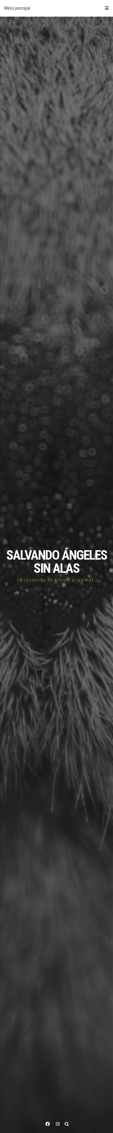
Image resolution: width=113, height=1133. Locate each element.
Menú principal (17, 8)
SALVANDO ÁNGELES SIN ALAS (56, 561)
